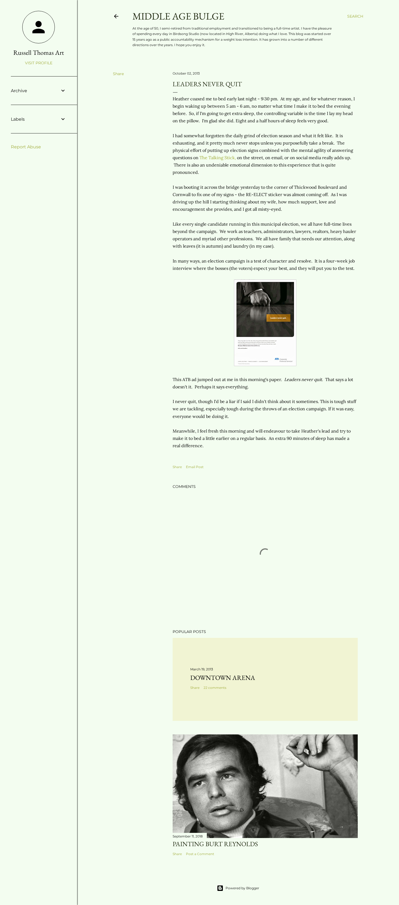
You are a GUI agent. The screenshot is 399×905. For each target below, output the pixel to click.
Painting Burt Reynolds (215, 844)
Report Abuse (26, 146)
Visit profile (38, 62)
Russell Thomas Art (38, 52)
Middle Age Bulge (178, 16)
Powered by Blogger (242, 888)
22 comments (215, 688)
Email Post (195, 467)
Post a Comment (200, 854)
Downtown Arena (222, 677)
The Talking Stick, (217, 157)
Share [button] (118, 73)
